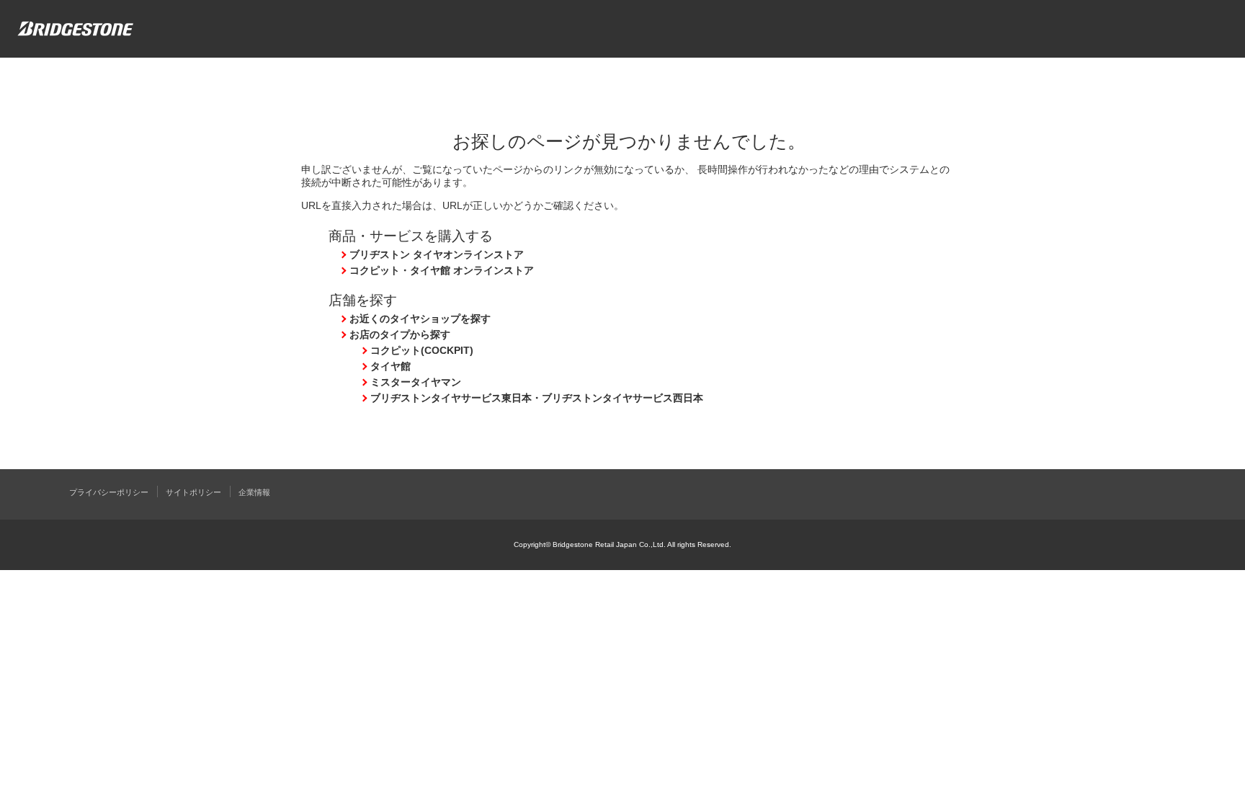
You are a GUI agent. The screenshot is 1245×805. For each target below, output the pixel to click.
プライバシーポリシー (108, 492)
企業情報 (254, 492)
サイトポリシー (193, 492)
